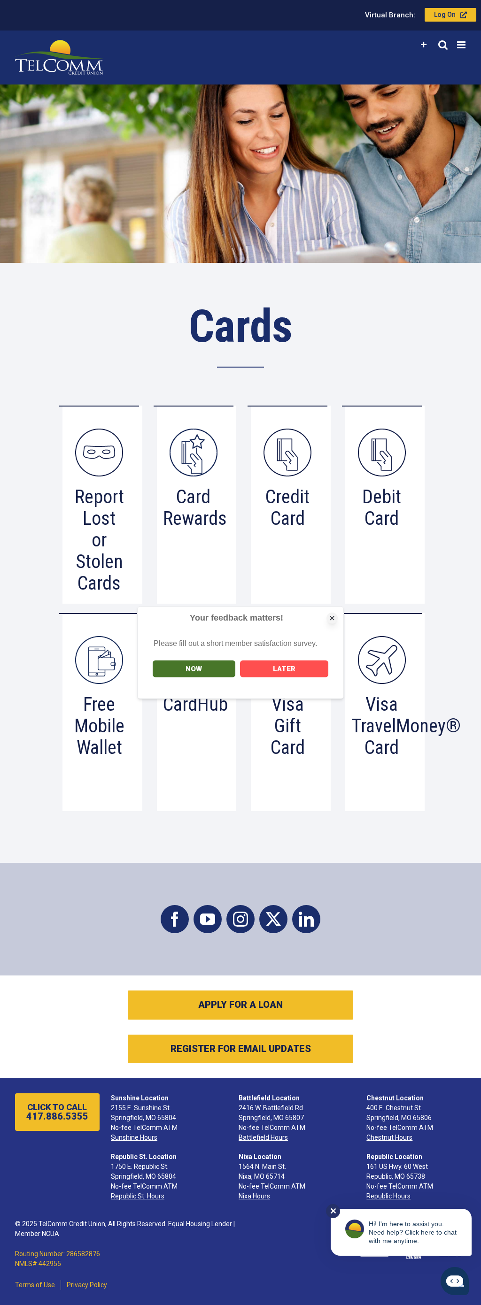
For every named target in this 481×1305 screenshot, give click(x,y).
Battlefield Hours (263, 1137)
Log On (445, 14)
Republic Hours (388, 1196)
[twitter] (273, 919)
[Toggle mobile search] (443, 45)
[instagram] (240, 919)
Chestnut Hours (389, 1137)
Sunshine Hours (134, 1137)
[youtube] (208, 919)
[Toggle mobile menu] (462, 45)
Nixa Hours (254, 1196)
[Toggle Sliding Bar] (424, 45)
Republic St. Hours (137, 1196)
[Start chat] (455, 1281)
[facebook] (175, 919)
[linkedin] (306, 919)
